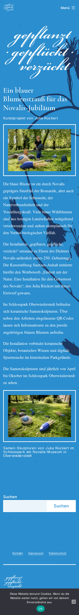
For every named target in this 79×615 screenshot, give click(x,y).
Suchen (10, 497)
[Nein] (74, 602)
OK (41, 608)
